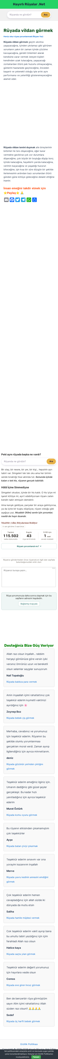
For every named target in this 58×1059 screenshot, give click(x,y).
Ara (45, 14)
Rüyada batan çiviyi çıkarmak (22, 846)
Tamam (36, 1057)
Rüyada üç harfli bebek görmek (23, 1021)
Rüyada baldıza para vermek (21, 681)
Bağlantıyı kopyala (29, 604)
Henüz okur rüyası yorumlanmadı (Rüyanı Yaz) (23, 36)
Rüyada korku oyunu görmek (21, 815)
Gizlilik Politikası (29, 1044)
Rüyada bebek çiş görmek (20, 718)
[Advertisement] (29, 113)
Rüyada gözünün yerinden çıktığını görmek (24, 766)
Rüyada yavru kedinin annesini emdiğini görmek (27, 879)
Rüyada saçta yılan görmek (20, 954)
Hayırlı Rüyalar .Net (29, 4)
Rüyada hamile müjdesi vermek (22, 917)
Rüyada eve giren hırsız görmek (23, 985)
